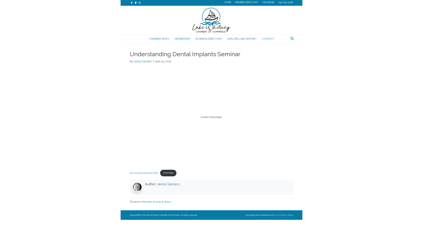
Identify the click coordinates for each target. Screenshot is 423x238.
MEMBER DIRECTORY (246, 2)
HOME (227, 2)
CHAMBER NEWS (159, 38)
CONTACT (268, 38)
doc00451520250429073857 (144, 173)
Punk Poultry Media (284, 215)
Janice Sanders (168, 184)
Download (168, 173)
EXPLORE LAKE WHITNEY (242, 38)
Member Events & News (156, 201)
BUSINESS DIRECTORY (209, 38)
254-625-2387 (285, 2)
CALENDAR (268, 2)
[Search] (291, 38)
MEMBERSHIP (182, 38)
